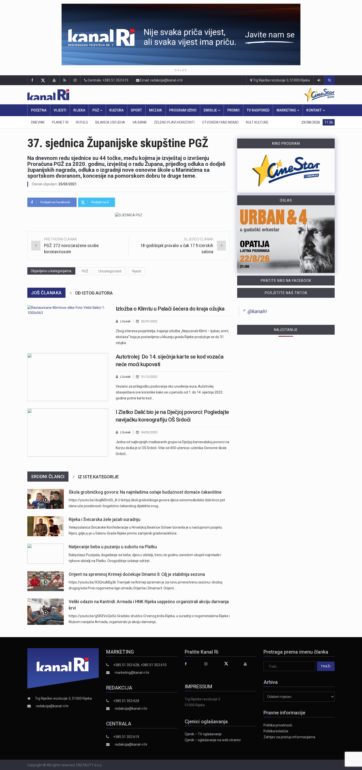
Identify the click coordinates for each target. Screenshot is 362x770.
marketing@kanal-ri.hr (132, 673)
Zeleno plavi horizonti (174, 122)
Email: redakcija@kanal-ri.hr (161, 80)
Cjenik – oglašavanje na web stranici (213, 740)
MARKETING (287, 110)
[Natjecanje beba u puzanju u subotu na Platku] (45, 554)
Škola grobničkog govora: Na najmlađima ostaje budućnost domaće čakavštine (145, 492)
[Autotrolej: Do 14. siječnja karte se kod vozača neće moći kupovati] (67, 377)
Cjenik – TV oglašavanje (203, 734)
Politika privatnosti (277, 725)
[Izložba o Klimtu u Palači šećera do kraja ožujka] (67, 325)
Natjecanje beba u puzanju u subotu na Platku (113, 546)
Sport (136, 110)
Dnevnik (38, 122)
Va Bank (139, 122)
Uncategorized (110, 271)
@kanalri (256, 311)
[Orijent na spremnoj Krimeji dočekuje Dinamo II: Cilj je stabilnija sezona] (45, 581)
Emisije (211, 110)
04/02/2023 (149, 432)
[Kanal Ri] (116, 94)
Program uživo (183, 110)
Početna (39, 110)
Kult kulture (257, 122)
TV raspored (258, 110)
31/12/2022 (149, 376)
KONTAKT (314, 110)
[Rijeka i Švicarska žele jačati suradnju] (45, 526)
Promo (233, 110)
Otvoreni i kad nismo (220, 122)
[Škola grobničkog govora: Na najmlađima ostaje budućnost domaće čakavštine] (45, 499)
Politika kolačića (275, 731)
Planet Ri (60, 122)
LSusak (125, 321)
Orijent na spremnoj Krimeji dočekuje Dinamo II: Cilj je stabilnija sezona (137, 574)
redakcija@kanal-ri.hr (52, 706)
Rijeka (79, 110)
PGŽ (96, 110)
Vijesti (60, 110)
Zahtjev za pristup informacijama (289, 737)
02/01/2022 (149, 321)
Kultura (116, 110)
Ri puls (82, 122)
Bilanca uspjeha (110, 122)
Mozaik (155, 110)
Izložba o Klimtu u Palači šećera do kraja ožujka (170, 309)
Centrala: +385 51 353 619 (107, 80)
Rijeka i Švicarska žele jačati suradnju (104, 519)
